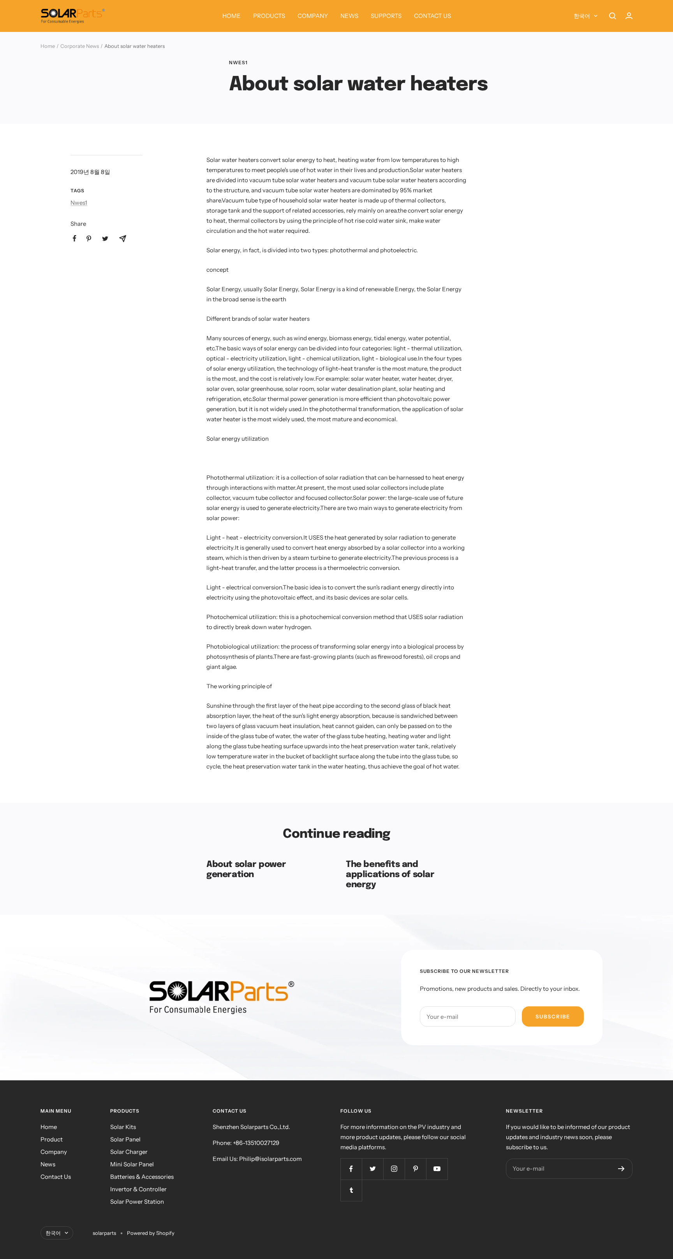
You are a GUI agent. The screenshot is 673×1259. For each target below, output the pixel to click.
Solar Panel (125, 1139)
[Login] (628, 15)
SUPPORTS (386, 15)
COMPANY (313, 15)
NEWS (349, 15)
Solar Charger (129, 1151)
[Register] (621, 1168)
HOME (231, 15)
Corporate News (79, 46)
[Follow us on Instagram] (394, 1169)
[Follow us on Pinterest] (415, 1169)
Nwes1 (238, 62)
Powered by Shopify (150, 1233)
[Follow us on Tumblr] (351, 1190)
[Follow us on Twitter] (372, 1169)
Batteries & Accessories (142, 1176)
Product (52, 1139)
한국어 (582, 15)
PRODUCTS (269, 15)
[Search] (612, 15)
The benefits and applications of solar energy (390, 874)
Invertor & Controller (138, 1189)
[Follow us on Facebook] (351, 1169)
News (48, 1164)
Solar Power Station (137, 1201)
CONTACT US (432, 15)
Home (48, 46)
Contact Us (56, 1176)
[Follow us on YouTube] (436, 1169)
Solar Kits (123, 1127)
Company (54, 1151)
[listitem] (74, 238)
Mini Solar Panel (132, 1164)
